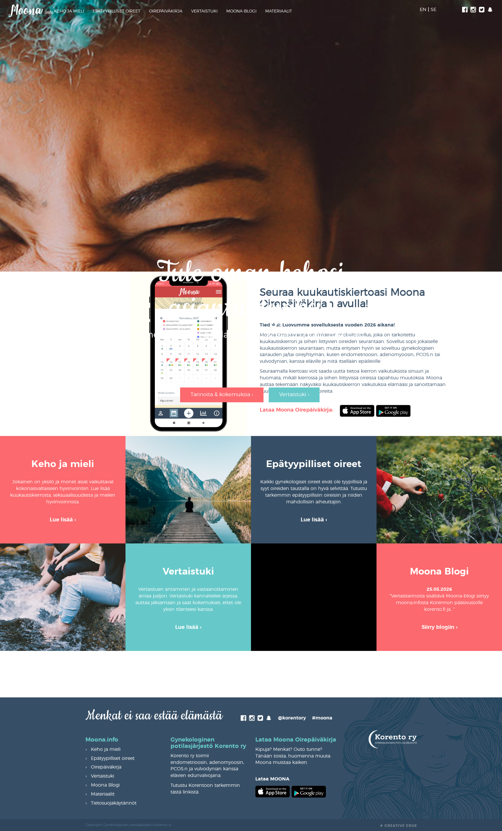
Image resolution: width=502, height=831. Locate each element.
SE (433, 9)
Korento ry (288, 335)
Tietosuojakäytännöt (114, 803)
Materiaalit (278, 11)
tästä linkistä (184, 792)
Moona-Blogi (241, 11)
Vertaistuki (204, 11)
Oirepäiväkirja (165, 11)
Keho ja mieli (69, 11)
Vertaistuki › (294, 394)
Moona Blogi (105, 785)
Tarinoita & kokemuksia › (222, 394)
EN (423, 9)
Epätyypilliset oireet (116, 11)
